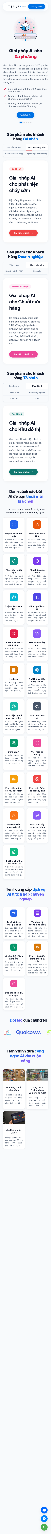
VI (21, 7)
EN (24, 7)
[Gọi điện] (44, 1527)
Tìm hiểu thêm (25, 115)
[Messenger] (44, 1518)
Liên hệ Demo (36, 7)
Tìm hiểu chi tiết (21, 233)
